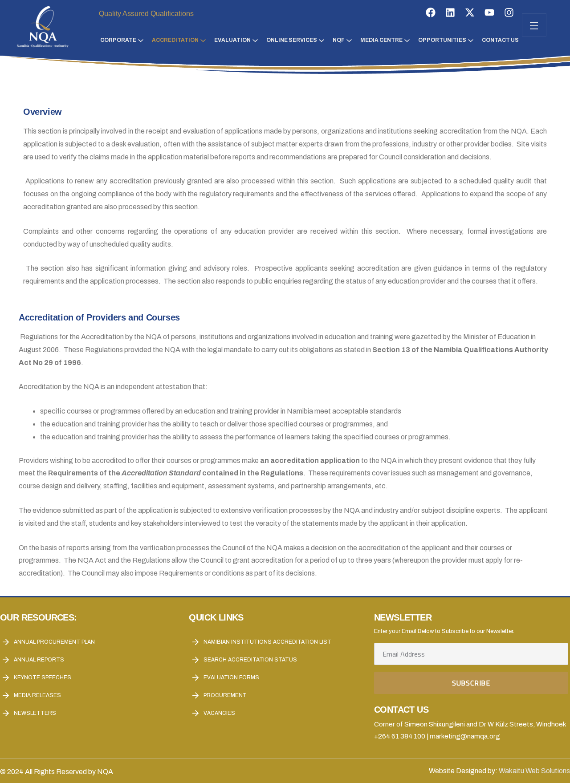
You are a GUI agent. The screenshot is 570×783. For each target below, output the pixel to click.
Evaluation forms (231, 677)
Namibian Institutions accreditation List (267, 642)
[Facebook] (430, 12)
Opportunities (442, 40)
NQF (339, 40)
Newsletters (35, 713)
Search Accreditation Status (250, 660)
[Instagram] (509, 12)
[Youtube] (489, 12)
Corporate (118, 40)
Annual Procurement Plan (54, 642)
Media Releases (37, 695)
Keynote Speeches (42, 677)
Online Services (291, 40)
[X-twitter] (470, 12)
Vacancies (219, 713)
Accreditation (175, 40)
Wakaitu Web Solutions (534, 771)
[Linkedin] (450, 12)
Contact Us (500, 40)
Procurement (225, 695)
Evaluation (232, 40)
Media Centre (381, 40)
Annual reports (39, 660)
